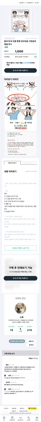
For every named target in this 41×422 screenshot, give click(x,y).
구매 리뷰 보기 (28, 163)
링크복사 (31, 345)
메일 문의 (22, 408)
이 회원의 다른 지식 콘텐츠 (17, 341)
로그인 (37, 3)
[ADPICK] (6, 3)
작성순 (31, 358)
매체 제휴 (14, 408)
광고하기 (6, 408)
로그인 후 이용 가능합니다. (20, 70)
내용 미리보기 (12, 163)
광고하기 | (22, 3)
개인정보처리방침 (23, 411)
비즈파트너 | (30, 3)
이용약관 (14, 411)
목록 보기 (31, 341)
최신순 (36, 358)
